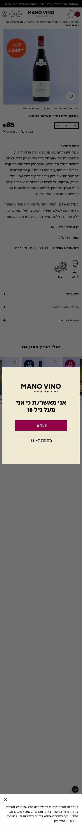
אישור (5, 799)
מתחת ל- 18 (41, 440)
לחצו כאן (59, 821)
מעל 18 (41, 425)
